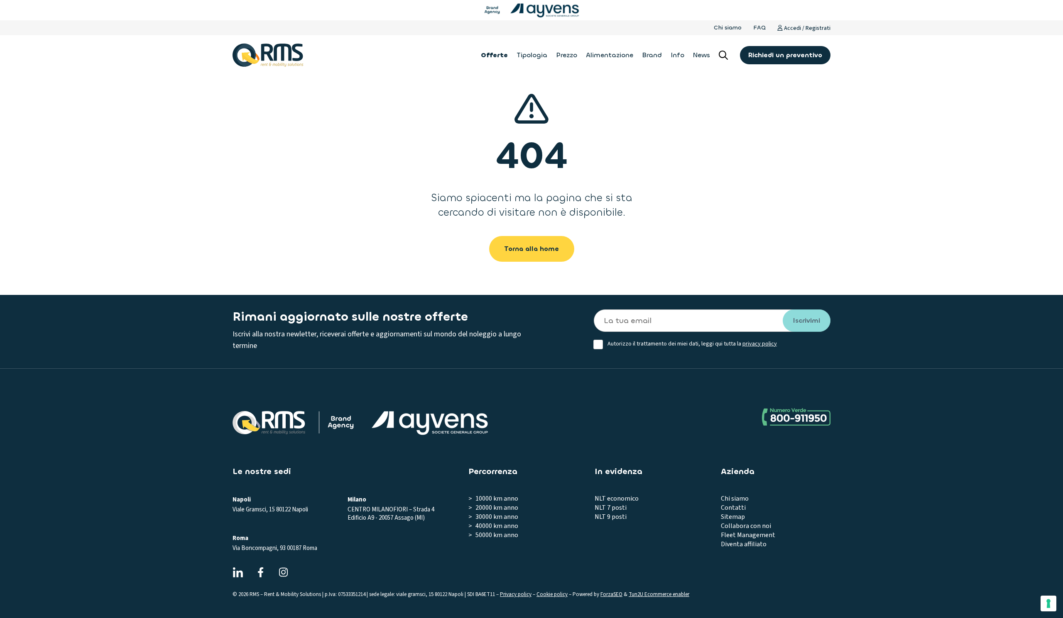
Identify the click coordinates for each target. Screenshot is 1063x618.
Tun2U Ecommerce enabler (659, 594)
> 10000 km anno (493, 498)
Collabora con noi (746, 525)
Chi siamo (728, 28)
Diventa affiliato (744, 544)
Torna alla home (531, 248)
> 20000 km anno (493, 507)
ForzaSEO (611, 594)
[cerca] (723, 55)
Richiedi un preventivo (785, 55)
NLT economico (617, 498)
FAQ (759, 28)
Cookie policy (552, 594)
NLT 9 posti (611, 516)
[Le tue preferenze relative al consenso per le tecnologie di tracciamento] (1048, 603)
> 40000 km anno (493, 525)
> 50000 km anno (493, 535)
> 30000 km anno (493, 516)
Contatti (733, 507)
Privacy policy (516, 594)
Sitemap (733, 516)
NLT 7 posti (611, 507)
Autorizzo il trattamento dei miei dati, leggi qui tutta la (692, 344)
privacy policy (759, 344)
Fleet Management (748, 535)
